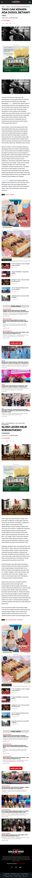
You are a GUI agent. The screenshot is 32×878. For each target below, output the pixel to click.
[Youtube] (20, 867)
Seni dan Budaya (7, 309)
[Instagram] (15, 867)
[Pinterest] (10, 23)
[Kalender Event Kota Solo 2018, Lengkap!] (6, 298)
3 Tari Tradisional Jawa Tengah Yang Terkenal (20, 264)
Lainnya (8, 6)
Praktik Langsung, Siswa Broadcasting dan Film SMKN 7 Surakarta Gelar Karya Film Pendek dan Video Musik (16, 410)
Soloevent (6, 20)
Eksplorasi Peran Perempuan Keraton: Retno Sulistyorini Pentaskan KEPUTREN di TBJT (15, 321)
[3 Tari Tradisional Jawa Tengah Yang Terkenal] (6, 266)
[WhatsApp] (13, 23)
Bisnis (3, 360)
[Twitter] (6, 23)
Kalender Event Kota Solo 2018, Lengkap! (20, 296)
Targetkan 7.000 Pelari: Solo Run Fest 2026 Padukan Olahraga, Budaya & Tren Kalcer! (15, 386)
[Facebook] (3, 23)
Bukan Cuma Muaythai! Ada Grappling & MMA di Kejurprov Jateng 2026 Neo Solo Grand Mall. (15, 362)
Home (3, 6)
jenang (7, 180)
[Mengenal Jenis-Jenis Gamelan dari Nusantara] (6, 282)
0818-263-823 (21, 863)
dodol (7, 194)
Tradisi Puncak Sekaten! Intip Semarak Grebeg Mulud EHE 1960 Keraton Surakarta (16, 311)
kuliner (12, 194)
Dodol (10, 103)
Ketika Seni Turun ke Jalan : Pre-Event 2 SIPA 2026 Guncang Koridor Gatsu (16, 333)
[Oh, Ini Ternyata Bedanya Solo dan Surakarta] (6, 290)
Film (3, 408)
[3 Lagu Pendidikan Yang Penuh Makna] (6, 274)
